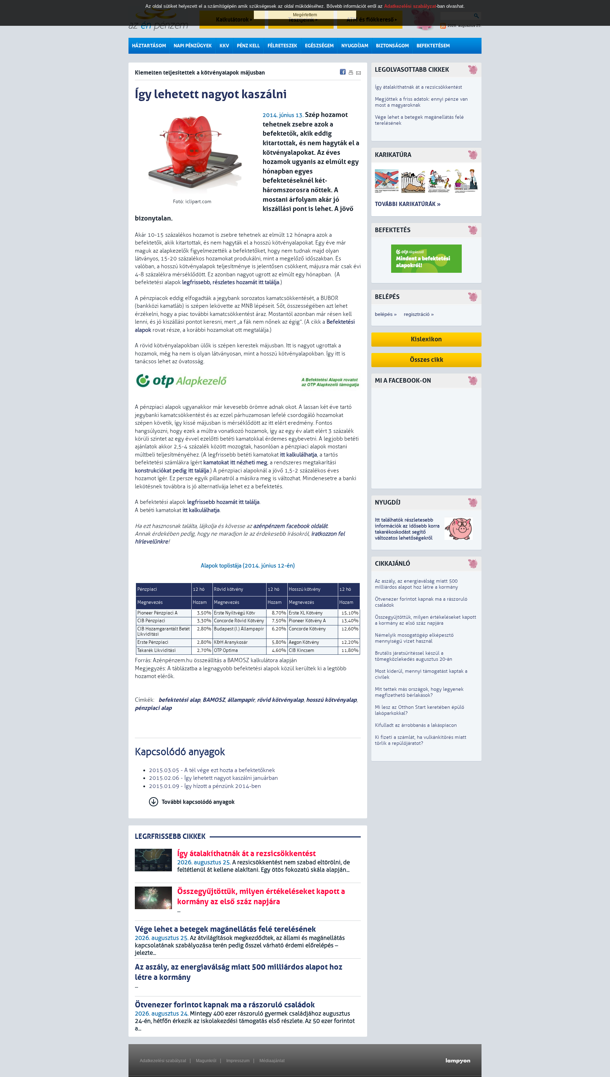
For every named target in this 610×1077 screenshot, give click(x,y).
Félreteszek (282, 46)
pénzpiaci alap (153, 708)
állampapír (241, 699)
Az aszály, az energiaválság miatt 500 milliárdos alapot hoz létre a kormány (416, 584)
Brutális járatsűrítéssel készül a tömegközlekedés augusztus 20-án (413, 656)
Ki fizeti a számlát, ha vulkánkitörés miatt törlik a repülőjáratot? (420, 740)
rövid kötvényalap (280, 699)
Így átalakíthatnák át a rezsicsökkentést (418, 87)
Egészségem (319, 46)
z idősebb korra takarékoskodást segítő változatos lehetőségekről (407, 532)
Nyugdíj (387, 502)
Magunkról (206, 1060)
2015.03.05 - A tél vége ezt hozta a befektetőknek (212, 770)
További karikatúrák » (408, 204)
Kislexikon (426, 339)
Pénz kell (248, 46)
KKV (224, 46)
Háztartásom (149, 46)
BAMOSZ (214, 699)
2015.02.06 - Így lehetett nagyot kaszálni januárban (213, 778)
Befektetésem (433, 46)
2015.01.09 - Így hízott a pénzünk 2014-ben (205, 786)
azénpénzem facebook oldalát (290, 526)
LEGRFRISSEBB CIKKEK (170, 836)
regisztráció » (419, 314)
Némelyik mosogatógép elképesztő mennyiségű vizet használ (414, 638)
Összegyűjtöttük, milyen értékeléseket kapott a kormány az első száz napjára (425, 620)
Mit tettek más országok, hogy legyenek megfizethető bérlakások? (419, 692)
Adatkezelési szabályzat (163, 1060)
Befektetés (393, 230)
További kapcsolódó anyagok (198, 802)
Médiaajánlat (272, 1060)
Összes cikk (426, 360)
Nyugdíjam (354, 46)
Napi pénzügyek (193, 46)
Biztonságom (392, 46)
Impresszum (238, 1060)
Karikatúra (393, 155)
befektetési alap (178, 699)
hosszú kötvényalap (331, 699)
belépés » (386, 314)
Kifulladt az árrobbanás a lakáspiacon (416, 725)
